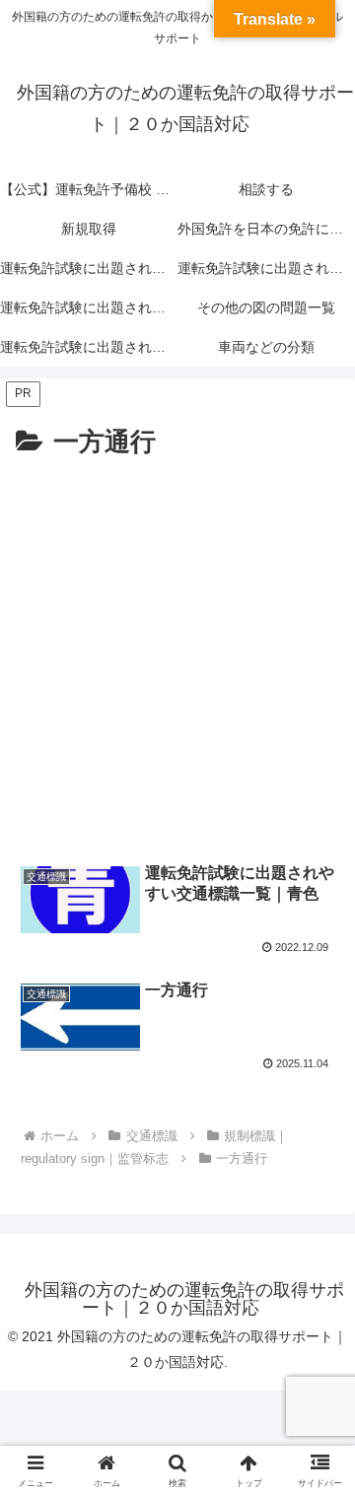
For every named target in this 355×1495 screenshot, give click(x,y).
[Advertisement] (177, 652)
